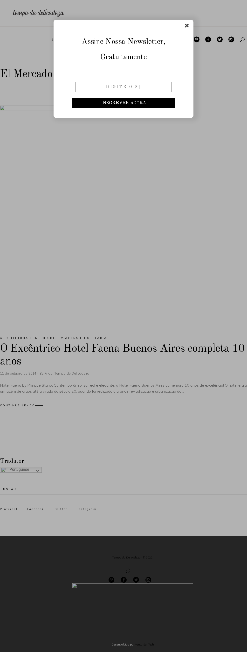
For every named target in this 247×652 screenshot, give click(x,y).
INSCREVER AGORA (123, 103)
